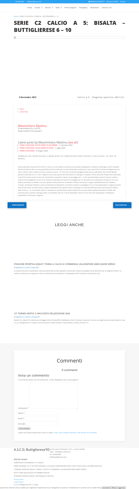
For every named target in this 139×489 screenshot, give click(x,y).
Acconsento (106, 488)
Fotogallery (83, 8)
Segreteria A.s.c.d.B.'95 (23, 267)
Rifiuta (114, 488)
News (58, 8)
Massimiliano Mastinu (32, 126)
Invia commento (24, 429)
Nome (21, 413)
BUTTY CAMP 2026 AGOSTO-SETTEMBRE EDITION (31, 473)
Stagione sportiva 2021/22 (108, 97)
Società (37, 8)
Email (21, 418)
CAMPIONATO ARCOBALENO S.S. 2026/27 (29, 463)
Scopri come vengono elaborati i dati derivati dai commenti (75, 433)
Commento (23, 408)
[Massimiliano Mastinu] (22, 123)
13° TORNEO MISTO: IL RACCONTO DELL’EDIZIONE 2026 (42, 313)
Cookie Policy (18, 482)
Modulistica (94, 8)
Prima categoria (70, 8)
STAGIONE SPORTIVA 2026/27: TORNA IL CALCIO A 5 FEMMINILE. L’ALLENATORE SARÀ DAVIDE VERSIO (64, 264)
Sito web (21, 424)
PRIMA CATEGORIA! (27, 151)
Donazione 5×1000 (112, 2)
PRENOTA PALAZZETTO (97, 2)
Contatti (122, 2)
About (22, 109)
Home (29, 8)
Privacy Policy (19, 479)
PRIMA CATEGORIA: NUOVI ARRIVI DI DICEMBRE (38, 145)
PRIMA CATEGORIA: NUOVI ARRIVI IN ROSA (36, 148)
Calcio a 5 (84, 97)
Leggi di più (121, 488)
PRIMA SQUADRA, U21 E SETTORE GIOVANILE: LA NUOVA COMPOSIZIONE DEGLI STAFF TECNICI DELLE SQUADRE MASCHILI (58, 466)
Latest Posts (24, 112)
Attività (48, 8)
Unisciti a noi (107, 8)
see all (73, 142)
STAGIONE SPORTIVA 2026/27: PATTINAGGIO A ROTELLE (34, 476)
